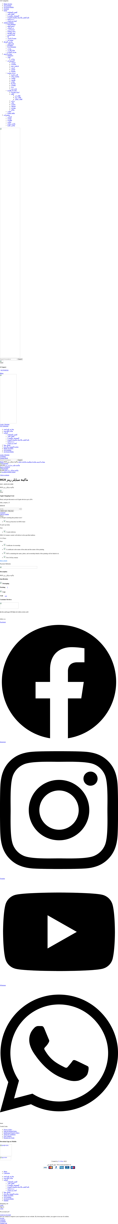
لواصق (13, 69)
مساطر (13, 106)
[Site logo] (10, 357)
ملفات (13, 82)
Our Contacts (7, 1136)
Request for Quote (9, 1138)
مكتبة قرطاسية (12, 90)
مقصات (13, 85)
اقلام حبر (17, 96)
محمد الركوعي (11, 38)
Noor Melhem (11, 24)
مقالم (13, 109)
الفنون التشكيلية (12, 12)
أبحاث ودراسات (12, 21)
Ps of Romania (11, 47)
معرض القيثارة (11, 52)
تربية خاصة (10, 19)
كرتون (13, 68)
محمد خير (10, 40)
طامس (13, 80)
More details (3, 560)
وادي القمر (10, 43)
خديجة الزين (11, 29)
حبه (6, 596)
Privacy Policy (8, 1129)
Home (2, 462)
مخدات (9, 118)
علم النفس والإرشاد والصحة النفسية (18, 17)
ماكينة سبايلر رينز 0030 (11, 470)
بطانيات (9, 120)
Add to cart (4, 511)
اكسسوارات (11, 61)
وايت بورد (14, 89)
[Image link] (9, 608)
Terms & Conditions (9, 1134)
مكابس (13, 78)
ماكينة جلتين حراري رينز (12, 465)
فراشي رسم (15, 66)
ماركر (13, 59)
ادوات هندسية (15, 92)
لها (8, 36)
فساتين (9, 116)
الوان (8, 57)
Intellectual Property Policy (11, 1133)
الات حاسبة (14, 75)
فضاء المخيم (11, 35)
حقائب (9, 111)
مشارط (13, 83)
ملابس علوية (11, 125)
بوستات (13, 62)
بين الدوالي (10, 28)
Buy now (10, 511)
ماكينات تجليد (15, 76)
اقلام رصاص (18, 99)
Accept (2, 1218)
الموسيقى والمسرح (13, 16)
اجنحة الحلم (10, 26)
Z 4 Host (60, 1161)
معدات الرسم (40, 462)
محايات (13, 104)
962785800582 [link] (4, 370)
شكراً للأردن (11, 50)
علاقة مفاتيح (11, 113)
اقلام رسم (18, 97)
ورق (12, 87)
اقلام (12, 94)
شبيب (9, 48)
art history (10, 45)
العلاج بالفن (10, 14)
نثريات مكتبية (11, 73)
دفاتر (12, 103)
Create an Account (5, 1215)
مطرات (13, 108)
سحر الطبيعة (11, 33)
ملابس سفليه (11, 123)
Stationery (10, 55)
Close (1, 1205)
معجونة (13, 71)
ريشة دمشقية (11, 31)
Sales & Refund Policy (10, 1131)
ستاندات (13, 64)
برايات (13, 101)
